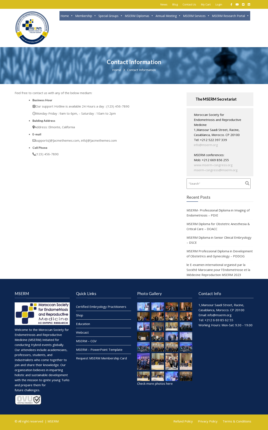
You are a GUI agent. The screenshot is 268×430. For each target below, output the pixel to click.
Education (83, 324)
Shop (79, 315)
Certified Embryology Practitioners (101, 306)
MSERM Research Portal (228, 16)
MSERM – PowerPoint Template (99, 349)
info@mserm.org (206, 145)
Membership (83, 16)
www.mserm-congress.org (213, 165)
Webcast (82, 332)
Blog (175, 4)
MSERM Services (194, 16)
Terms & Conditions (237, 421)
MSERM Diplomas (137, 16)
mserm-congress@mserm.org (216, 170)
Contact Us (189, 4)
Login (218, 4)
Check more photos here (155, 383)
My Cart (206, 4)
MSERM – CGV (86, 341)
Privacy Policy (208, 421)
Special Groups (108, 16)
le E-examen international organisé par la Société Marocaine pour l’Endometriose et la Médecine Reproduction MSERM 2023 (218, 270)
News (164, 4)
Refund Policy (183, 421)
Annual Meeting (166, 16)
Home (65, 16)
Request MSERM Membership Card (101, 358)
